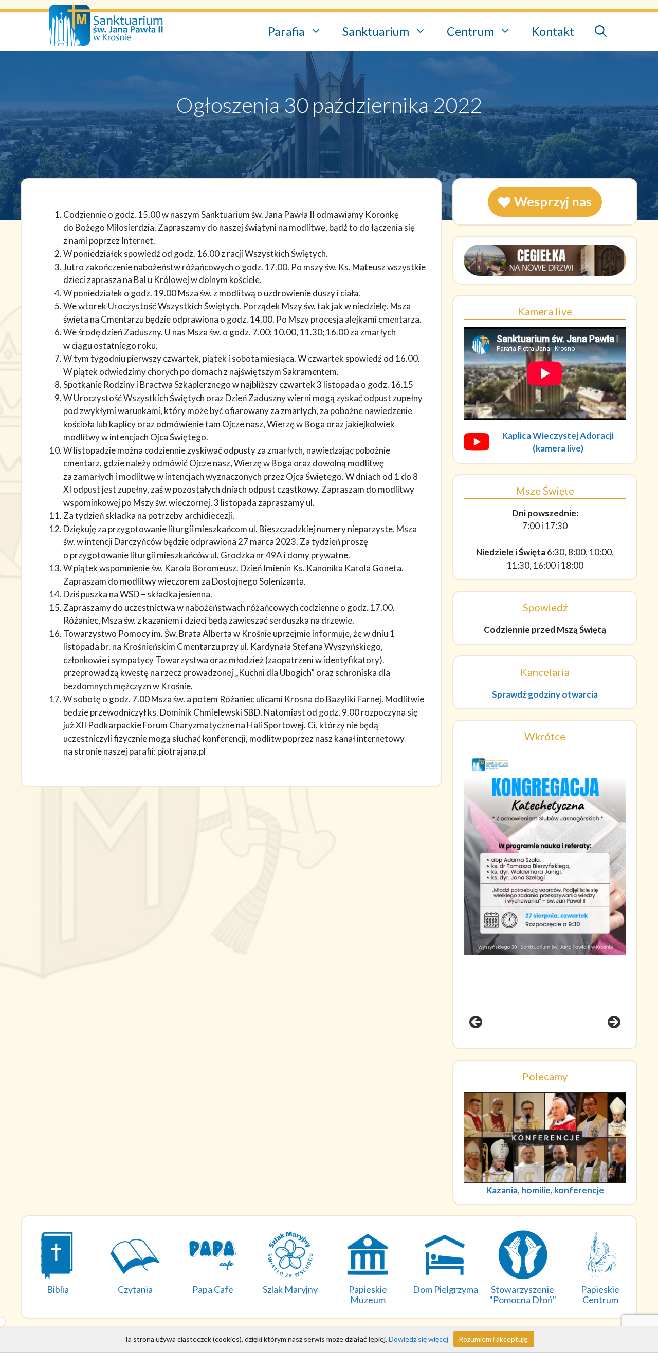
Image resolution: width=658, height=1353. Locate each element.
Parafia (286, 31)
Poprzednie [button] (476, 1022)
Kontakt (553, 31)
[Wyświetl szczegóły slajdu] (545, 853)
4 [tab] (562, 1052)
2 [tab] (539, 1052)
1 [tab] (527, 1052)
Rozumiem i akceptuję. (494, 1339)
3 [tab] (551, 1052)
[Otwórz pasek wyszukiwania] (600, 31)
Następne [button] (613, 1022)
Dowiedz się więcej (418, 1339)
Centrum (470, 31)
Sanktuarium (375, 31)
